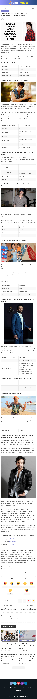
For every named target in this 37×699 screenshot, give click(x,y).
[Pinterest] (29, 601)
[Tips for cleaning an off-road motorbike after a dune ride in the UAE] (9, 636)
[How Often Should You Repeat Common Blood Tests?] (27, 636)
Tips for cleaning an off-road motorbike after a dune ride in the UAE (9, 646)
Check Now (13, 539)
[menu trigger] (3, 2)
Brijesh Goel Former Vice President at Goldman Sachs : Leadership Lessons (9, 657)
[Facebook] (20, 601)
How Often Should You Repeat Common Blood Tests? (26, 646)
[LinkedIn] (25, 683)
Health (31, 640)
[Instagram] (22, 683)
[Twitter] (24, 601)
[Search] (34, 2)
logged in (12, 618)
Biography (5, 11)
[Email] (33, 601)
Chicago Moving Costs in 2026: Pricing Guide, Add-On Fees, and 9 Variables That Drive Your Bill (27, 657)
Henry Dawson (8, 19)
